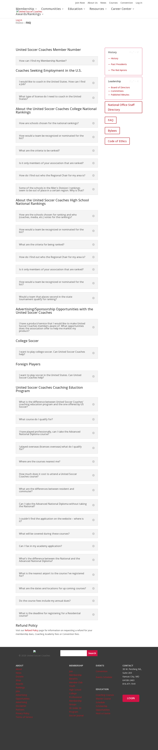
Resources (96, 9)
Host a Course (103, 713)
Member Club (76, 682)
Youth (72, 685)
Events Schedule (104, 677)
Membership (25, 9)
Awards (19, 683)
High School (75, 689)
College (73, 693)
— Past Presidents (117, 64)
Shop (18, 680)
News (103, 3)
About (19, 669)
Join (71, 671)
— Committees (116, 90)
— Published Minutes (118, 94)
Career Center (121, 9)
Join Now (80, 3)
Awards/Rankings (28, 14)
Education (75, 9)
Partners (20, 709)
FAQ (110, 120)
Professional (75, 697)
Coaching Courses (105, 694)
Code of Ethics (117, 141)
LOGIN (131, 698)
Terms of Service (24, 717)
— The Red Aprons (117, 70)
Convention (127, 3)
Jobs (18, 691)
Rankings (20, 687)
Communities (51, 9)
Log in (139, 3)
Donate (19, 676)
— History (113, 58)
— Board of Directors (119, 87)
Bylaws (112, 130)
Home (19, 22)
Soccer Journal (76, 715)
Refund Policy (31, 630)
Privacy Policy (22, 713)
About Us (93, 3)
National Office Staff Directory (121, 107)
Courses (113, 3)
